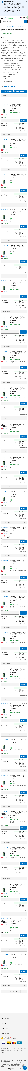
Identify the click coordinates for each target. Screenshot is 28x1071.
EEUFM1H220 (4, 104)
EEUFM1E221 (4, 423)
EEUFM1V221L (4, 456)
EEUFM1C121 (4, 280)
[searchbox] (12, 21)
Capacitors (21, 26)
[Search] (25, 21)
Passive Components (11, 26)
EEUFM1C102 (4, 739)
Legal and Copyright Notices (18, 1048)
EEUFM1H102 (4, 811)
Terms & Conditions (6, 1050)
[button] (2, 18)
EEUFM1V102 (4, 351)
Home (2, 26)
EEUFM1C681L (4, 954)
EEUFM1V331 (4, 775)
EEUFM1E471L (4, 847)
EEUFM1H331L (4, 560)
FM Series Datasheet (9, 86)
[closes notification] (26, 2)
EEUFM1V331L (4, 387)
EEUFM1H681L (4, 883)
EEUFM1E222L (4, 704)
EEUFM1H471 (4, 527)
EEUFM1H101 (4, 139)
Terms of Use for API (17, 1050)
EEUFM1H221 (4, 316)
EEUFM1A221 (4, 209)
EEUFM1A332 (4, 491)
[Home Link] (12, 18)
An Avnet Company (5, 1060)
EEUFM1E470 (4, 245)
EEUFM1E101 (4, 174)
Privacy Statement (5, 1048)
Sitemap (3, 1052)
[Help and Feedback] (25, 1068)
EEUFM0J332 (4, 596)
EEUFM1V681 (4, 632)
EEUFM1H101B (4, 918)
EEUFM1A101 (4, 668)
